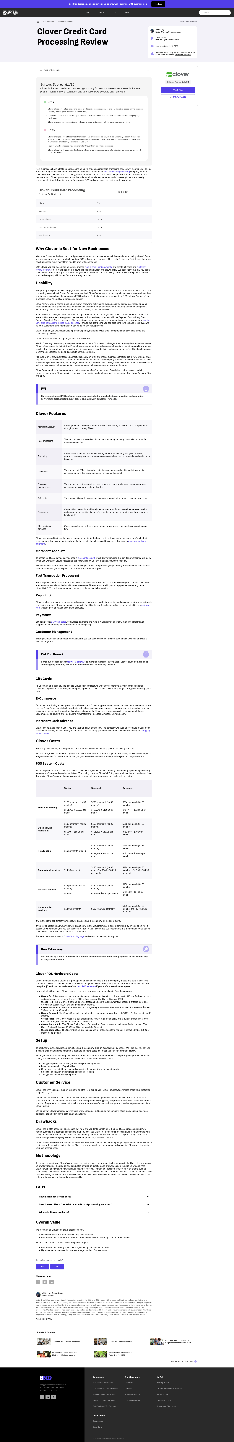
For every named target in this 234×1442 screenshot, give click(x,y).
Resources (98, 1377)
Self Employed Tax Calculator (105, 1406)
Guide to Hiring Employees (104, 1394)
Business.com (99, 1421)
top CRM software (76, 662)
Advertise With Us (132, 1394)
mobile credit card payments (98, 267)
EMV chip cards (58, 622)
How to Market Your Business (105, 1388)
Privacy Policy (163, 1382)
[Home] (12, 13)
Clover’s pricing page (74, 936)
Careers (128, 1388)
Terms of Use (162, 1394)
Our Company (132, 1377)
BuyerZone (97, 1427)
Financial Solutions (65, 22)
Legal (160, 1377)
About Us (129, 1382)
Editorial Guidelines (183, 55)
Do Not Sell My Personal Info (169, 1388)
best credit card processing (117, 172)
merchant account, (86, 558)
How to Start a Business (103, 1382)
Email (38, 1319)
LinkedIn (47, 1319)
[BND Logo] (51, 1378)
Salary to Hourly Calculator (104, 1400)
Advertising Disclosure (166, 1406)
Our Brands (99, 1415)
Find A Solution (48, 22)
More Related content (182, 1361)
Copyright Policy (164, 1400)
